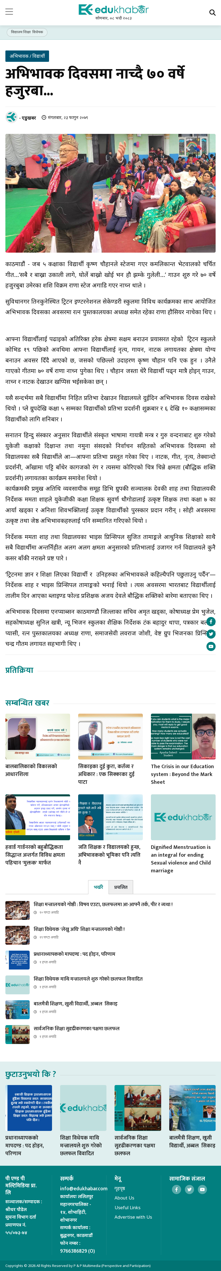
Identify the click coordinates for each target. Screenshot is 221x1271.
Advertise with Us (133, 1217)
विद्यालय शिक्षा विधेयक (27, 31)
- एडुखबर (27, 118)
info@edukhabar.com (84, 1188)
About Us (124, 1198)
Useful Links (127, 1207)
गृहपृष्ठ (120, 1188)
